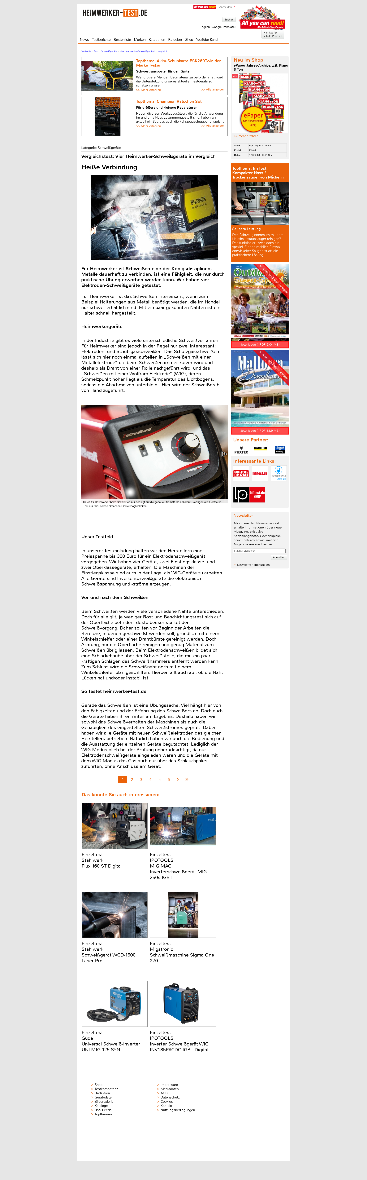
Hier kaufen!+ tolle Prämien (273, 34)
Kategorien (157, 39)
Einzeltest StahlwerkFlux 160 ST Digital (102, 860)
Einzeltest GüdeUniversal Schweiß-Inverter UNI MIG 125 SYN (111, 1041)
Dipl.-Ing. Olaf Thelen (260, 145)
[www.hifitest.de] (260, 485)
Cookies (167, 1101)
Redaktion (102, 1093)
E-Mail (252, 150)
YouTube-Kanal (207, 39)
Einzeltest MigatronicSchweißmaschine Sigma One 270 (182, 952)
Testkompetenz (106, 1089)
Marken (140, 39)
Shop (189, 39)
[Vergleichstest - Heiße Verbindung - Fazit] (187, 779)
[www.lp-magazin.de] (241, 506)
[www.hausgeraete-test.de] (279, 485)
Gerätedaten (104, 1097)
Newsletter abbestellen (253, 565)
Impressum (169, 1084)
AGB (164, 1093)
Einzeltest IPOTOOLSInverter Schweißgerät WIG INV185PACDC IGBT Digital (179, 1041)
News (84, 39)
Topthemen (103, 1114)
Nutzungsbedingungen (178, 1110)
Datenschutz (170, 1097)
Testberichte (101, 39)
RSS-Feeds (103, 1110)
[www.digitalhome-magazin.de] (241, 485)
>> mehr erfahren (246, 136)
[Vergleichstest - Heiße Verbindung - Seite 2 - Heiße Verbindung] (178, 779)
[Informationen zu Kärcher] (260, 450)
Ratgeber (175, 39)
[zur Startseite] (115, 12)
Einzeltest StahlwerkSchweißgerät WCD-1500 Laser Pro (109, 952)
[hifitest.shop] (257, 506)
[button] (224, 454)
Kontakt (166, 1105)
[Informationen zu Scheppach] (279, 450)
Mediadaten (170, 1089)
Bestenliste (122, 39)
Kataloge (101, 1105)
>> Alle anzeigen (213, 89)
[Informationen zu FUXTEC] (241, 450)
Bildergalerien (105, 1101)
